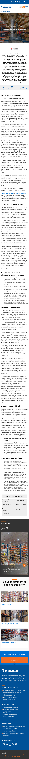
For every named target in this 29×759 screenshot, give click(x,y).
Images (4, 528)
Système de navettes (8, 716)
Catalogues (6, 735)
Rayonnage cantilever (9, 642)
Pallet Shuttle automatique (10, 714)
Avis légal (4, 755)
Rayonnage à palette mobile (10, 707)
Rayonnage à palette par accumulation (10, 624)
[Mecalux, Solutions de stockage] (6, 7)
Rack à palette (6, 604)
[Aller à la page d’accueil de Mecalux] (2, 11)
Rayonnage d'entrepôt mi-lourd (11, 709)
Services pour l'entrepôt (9, 699)
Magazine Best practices (9, 731)
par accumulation (21, 193)
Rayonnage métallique (9, 695)
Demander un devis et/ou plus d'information (14, 660)
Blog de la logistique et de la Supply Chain (14, 726)
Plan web (4, 756)
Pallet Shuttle (6, 712)
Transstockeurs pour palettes (10, 718)
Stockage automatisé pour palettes (12, 692)
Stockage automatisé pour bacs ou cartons (14, 690)
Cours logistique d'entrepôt (10, 728)
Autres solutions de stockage (10, 697)
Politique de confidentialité (16, 755)
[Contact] (23, 7)
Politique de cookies (14, 756)
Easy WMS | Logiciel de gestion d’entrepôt (14, 733)
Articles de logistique (8, 730)
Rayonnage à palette (8, 694)
